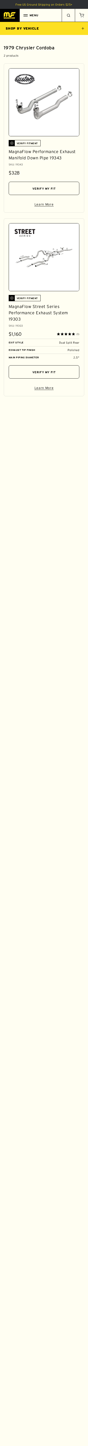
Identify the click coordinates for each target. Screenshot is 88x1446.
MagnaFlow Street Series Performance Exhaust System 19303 (38, 312)
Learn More (56, 205)
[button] (81, 15)
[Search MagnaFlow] (68, 15)
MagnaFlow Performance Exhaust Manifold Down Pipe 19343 (42, 154)
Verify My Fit (44, 188)
